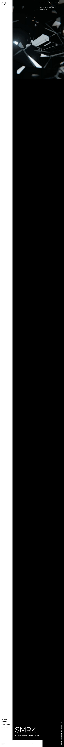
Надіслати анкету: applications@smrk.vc (61, 733)
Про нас (4, 721)
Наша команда (6, 727)
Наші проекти (6, 724)
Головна (4, 719)
